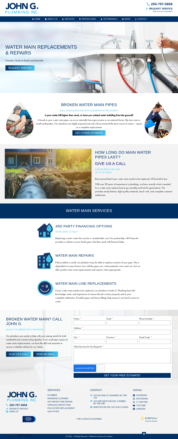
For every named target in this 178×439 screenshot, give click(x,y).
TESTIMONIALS (110, 19)
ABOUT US (52, 19)
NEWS (127, 19)
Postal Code (144, 337)
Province (110, 337)
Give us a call (110, 163)
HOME (37, 19)
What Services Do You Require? (88, 346)
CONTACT (142, 19)
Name (77, 318)
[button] (15, 435)
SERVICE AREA (89, 19)
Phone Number (146, 318)
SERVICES (70, 19)
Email (109, 318)
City (76, 337)
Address (77, 328)
